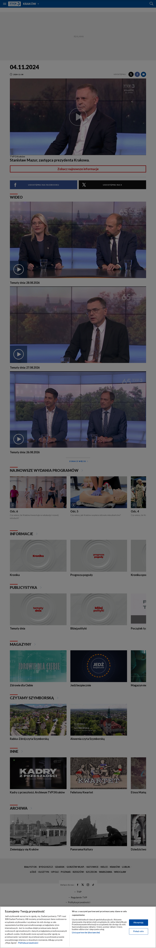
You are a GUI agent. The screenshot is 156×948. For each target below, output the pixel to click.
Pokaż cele (138, 931)
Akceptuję (138, 922)
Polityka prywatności (28, 943)
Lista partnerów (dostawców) (86, 932)
